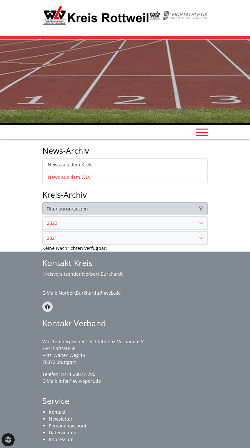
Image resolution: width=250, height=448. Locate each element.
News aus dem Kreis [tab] (70, 165)
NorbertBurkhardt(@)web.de (90, 293)
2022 (52, 223)
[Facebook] (47, 306)
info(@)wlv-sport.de (80, 381)
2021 (52, 238)
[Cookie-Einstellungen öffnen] (8, 439)
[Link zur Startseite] (95, 15)
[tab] (125, 223)
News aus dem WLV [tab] (69, 177)
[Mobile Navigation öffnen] (202, 132)
